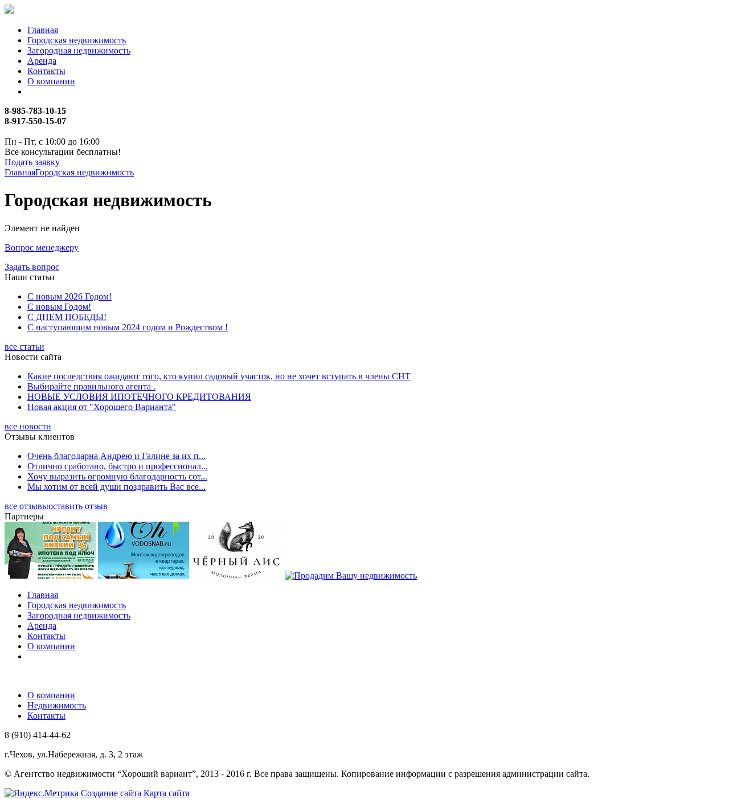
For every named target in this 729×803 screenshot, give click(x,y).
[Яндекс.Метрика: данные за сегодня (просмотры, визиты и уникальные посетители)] (42, 793)
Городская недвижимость (76, 40)
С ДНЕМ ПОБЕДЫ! (67, 317)
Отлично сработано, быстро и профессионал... (117, 466)
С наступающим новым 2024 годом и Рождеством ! (127, 327)
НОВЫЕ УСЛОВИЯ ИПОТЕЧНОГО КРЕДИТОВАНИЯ (139, 397)
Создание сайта (111, 793)
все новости (28, 426)
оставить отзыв (78, 506)
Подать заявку (32, 162)
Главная (42, 30)
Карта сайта (167, 793)
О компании (51, 81)
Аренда (41, 60)
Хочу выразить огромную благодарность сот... (117, 476)
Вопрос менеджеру (42, 247)
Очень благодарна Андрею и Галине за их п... (116, 456)
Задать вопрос (32, 267)
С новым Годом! (59, 307)
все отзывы (26, 506)
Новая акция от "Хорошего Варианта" (101, 407)
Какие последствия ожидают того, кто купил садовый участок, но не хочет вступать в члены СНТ (219, 376)
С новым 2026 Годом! (69, 296)
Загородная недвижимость (78, 50)
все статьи (24, 346)
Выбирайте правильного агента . (91, 386)
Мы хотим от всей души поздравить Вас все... (116, 486)
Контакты (46, 71)
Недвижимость (56, 705)
